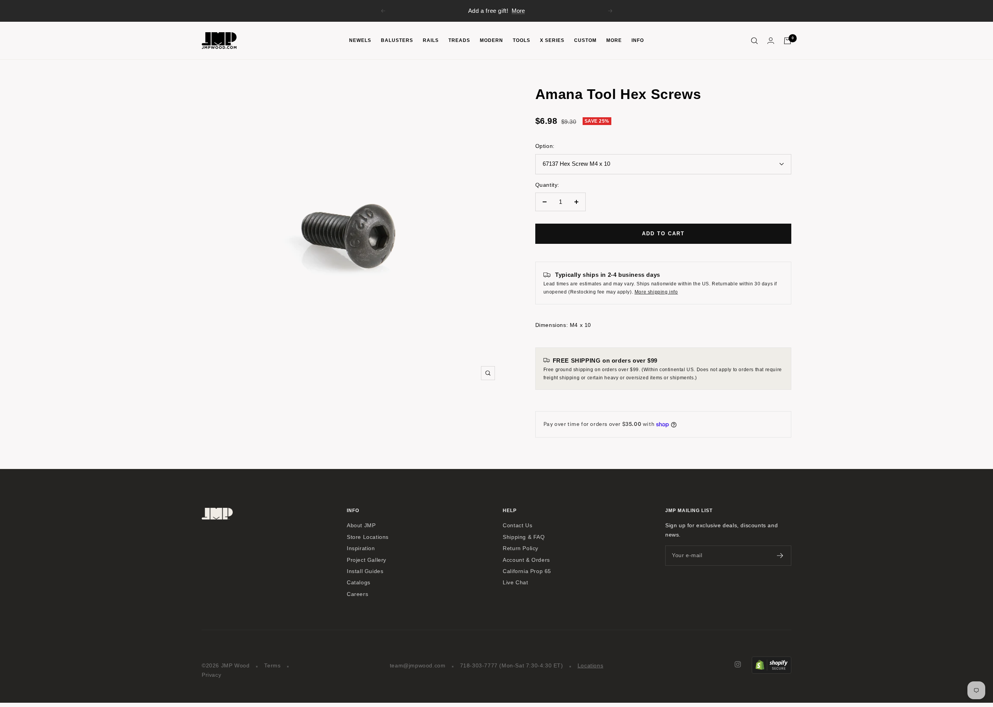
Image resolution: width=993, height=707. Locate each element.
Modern (491, 40)
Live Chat (515, 582)
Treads (459, 40)
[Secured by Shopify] (771, 661)
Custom (585, 40)
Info (637, 40)
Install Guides (365, 571)
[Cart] (787, 40)
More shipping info (656, 292)
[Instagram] (738, 664)
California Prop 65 (527, 571)
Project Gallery (366, 560)
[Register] (780, 555)
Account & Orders (526, 560)
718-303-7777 (479, 666)
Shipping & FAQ (524, 537)
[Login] (770, 40)
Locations (590, 666)
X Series (552, 40)
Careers (357, 594)
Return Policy (520, 548)
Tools (521, 40)
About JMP (361, 525)
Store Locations (368, 537)
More (518, 10)
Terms (272, 666)
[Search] (754, 40)
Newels (360, 40)
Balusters (397, 40)
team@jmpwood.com (418, 666)
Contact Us (517, 525)
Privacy (211, 675)
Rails (431, 40)
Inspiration (361, 548)
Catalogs (358, 582)
